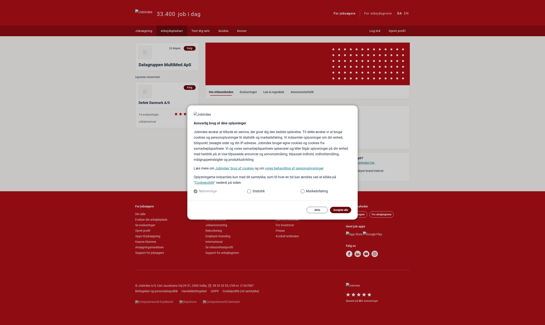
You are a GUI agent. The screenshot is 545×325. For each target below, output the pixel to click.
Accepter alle (340, 210)
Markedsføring (317, 191)
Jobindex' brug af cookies (234, 168)
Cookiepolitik (204, 183)
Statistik (258, 191)
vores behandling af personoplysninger (294, 168)
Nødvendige (208, 191)
